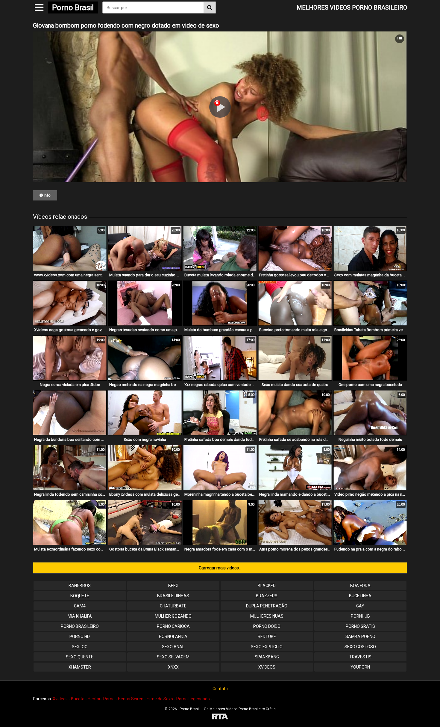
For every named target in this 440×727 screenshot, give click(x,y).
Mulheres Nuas (266, 616)
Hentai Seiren (130, 698)
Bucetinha (360, 595)
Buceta (77, 698)
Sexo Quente (79, 656)
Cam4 (80, 606)
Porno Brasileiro (80, 626)
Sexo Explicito (267, 646)
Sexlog (79, 646)
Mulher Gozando (173, 616)
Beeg (173, 585)
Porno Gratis (360, 626)
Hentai (94, 698)
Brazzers (266, 595)
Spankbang (267, 656)
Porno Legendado (193, 698)
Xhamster (80, 667)
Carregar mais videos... (220, 567)
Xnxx (173, 667)
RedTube (267, 636)
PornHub (360, 616)
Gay (360, 606)
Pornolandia (173, 636)
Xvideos (266, 667)
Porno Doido (266, 626)
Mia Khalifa (80, 616)
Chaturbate (173, 606)
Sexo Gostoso (360, 646)
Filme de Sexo (160, 698)
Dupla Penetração (266, 606)
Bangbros (80, 585)
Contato (220, 688)
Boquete (79, 595)
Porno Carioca (173, 626)
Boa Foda (360, 585)
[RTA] (220, 717)
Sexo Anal (173, 646)
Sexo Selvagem (173, 656)
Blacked (267, 585)
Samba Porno (360, 636)
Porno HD (79, 636)
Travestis (360, 656)
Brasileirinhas (173, 595)
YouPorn (360, 667)
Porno (109, 698)
